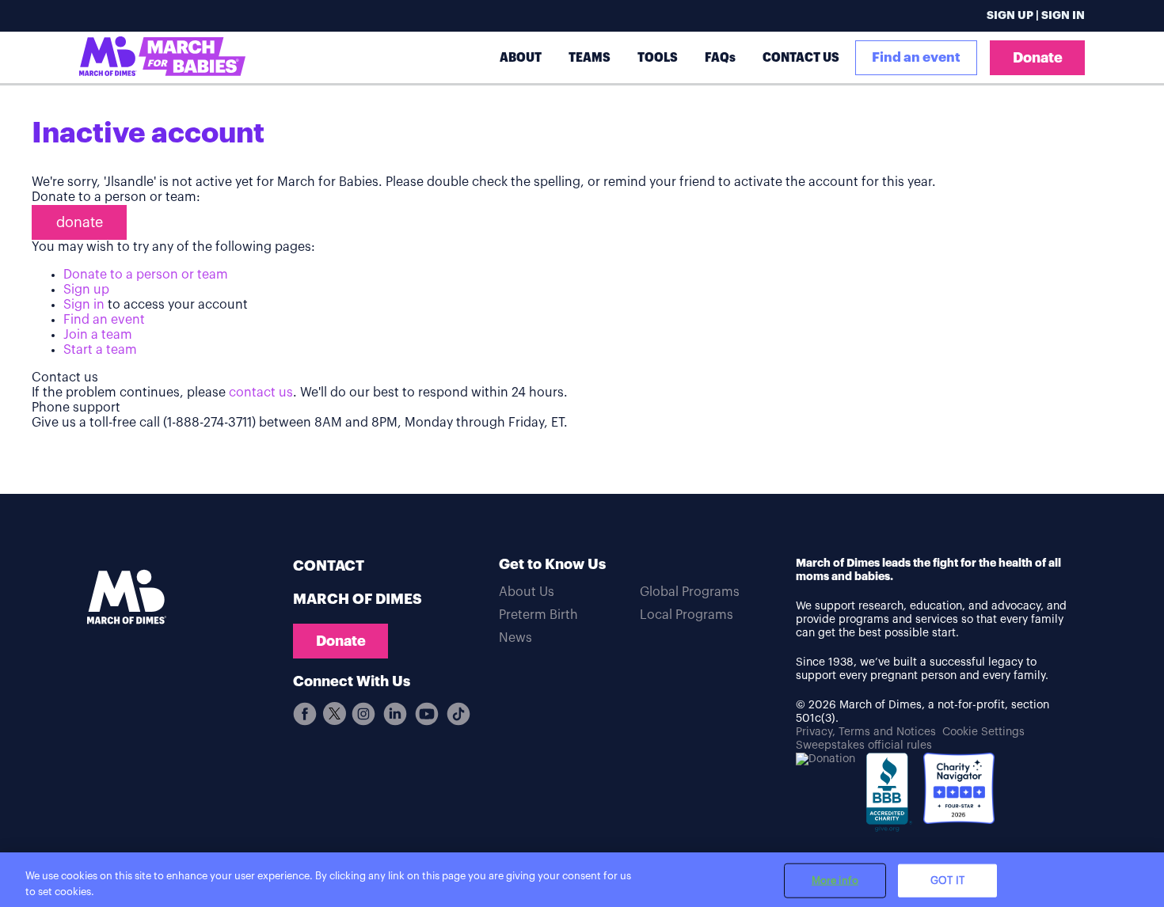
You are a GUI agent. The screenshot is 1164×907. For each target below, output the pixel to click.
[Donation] (825, 759)
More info (835, 880)
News (515, 638)
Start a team (100, 349)
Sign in (84, 304)
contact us (261, 392)
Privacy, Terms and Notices (866, 732)
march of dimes (357, 599)
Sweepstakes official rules (864, 745)
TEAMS (590, 57)
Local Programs (686, 615)
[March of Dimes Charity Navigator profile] (959, 790)
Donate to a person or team (145, 274)
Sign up (86, 289)
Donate (1038, 58)
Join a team (97, 334)
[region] (582, 879)
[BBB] (889, 798)
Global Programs (690, 592)
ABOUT (521, 57)
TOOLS (657, 57)
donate (79, 222)
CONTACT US (801, 57)
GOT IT (947, 880)
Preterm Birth (538, 615)
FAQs (720, 57)
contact (328, 566)
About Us (526, 592)
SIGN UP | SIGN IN (1036, 15)
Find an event (916, 57)
